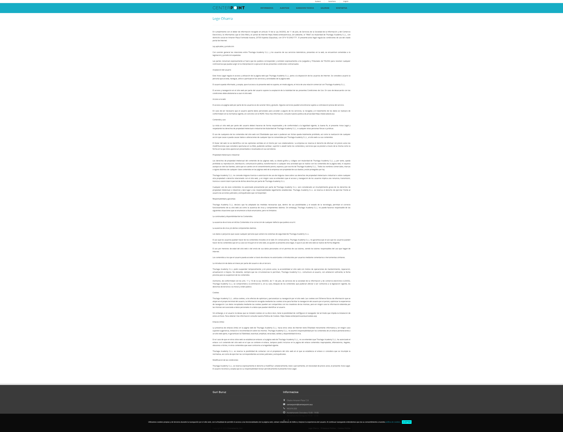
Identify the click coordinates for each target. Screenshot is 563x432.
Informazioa (266, 8)
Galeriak (325, 8)
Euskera (318, 1)
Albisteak (284, 8)
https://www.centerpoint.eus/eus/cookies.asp (298, 316)
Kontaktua (341, 8)
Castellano (332, 1)
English (345, 1)
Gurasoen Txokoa (305, 8)
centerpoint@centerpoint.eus (300, 404)
